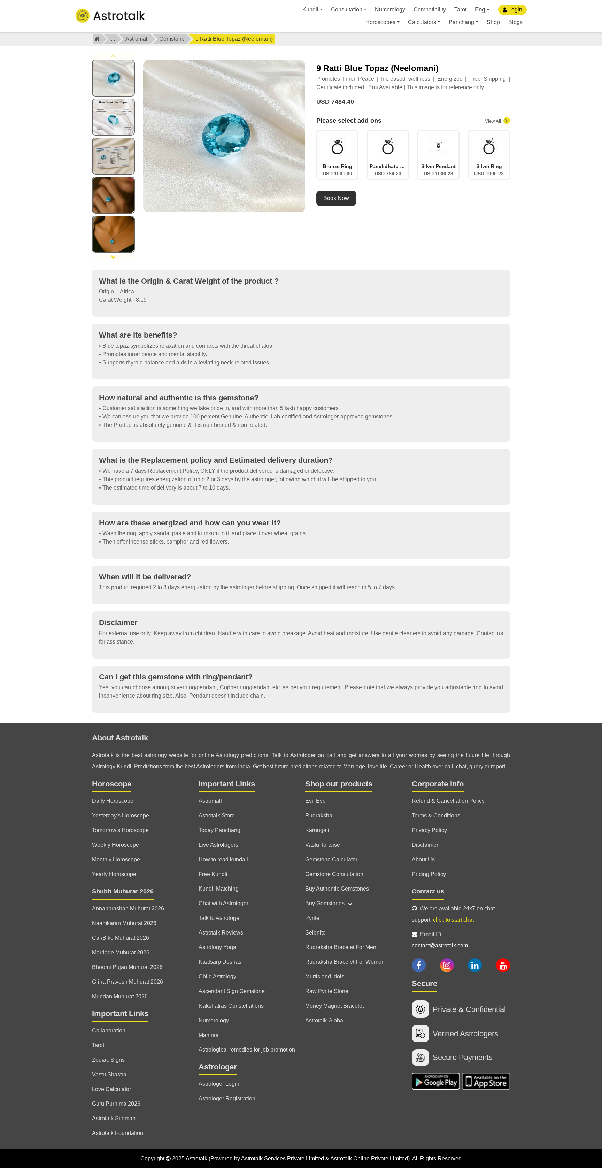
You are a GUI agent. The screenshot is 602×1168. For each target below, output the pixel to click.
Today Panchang (219, 830)
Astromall (137, 39)
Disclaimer (425, 845)
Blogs (515, 22)
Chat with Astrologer (223, 903)
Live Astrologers (218, 845)
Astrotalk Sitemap (114, 1118)
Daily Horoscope (112, 801)
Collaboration (108, 1030)
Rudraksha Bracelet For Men (340, 947)
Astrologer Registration (227, 1098)
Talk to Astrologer (220, 918)
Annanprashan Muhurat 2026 (128, 909)
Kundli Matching (219, 889)
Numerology (390, 10)
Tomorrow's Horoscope (120, 830)
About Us (423, 859)
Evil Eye (315, 801)
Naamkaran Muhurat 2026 (124, 923)
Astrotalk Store (217, 816)
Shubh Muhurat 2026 (123, 891)
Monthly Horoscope (116, 859)
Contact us (428, 891)
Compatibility (430, 10)
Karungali (317, 830)
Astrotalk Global (325, 1020)
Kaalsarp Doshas (220, 962)
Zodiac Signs (108, 1060)
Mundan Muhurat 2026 (120, 996)
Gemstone (172, 39)
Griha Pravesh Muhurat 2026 (127, 982)
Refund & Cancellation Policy (448, 801)
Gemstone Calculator (331, 859)
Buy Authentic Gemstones (337, 889)
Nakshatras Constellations (231, 1006)
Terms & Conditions (436, 816)
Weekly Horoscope (115, 845)
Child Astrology (217, 976)
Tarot (460, 10)
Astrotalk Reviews (221, 933)
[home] (97, 39)
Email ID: (440, 939)
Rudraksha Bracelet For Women (345, 962)
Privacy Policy (429, 830)
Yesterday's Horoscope (120, 816)
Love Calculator (111, 1089)
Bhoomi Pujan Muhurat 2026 (127, 967)
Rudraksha (318, 816)
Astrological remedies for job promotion (247, 1050)
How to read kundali (223, 859)
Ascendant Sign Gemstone (232, 991)
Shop (493, 22)
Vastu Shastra (109, 1074)
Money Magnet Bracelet (334, 1006)
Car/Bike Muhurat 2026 (120, 938)
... (113, 39)
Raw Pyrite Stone (326, 991)
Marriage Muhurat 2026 (120, 952)
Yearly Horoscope (114, 874)
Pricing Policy (429, 874)
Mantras (208, 1035)
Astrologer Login (219, 1084)
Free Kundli (213, 874)
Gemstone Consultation (334, 874)
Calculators (422, 22)
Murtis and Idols (324, 976)
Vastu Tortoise (322, 845)
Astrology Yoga (217, 947)
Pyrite (312, 918)
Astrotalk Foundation (117, 1133)
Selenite (315, 933)
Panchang (461, 22)
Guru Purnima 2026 (116, 1104)
